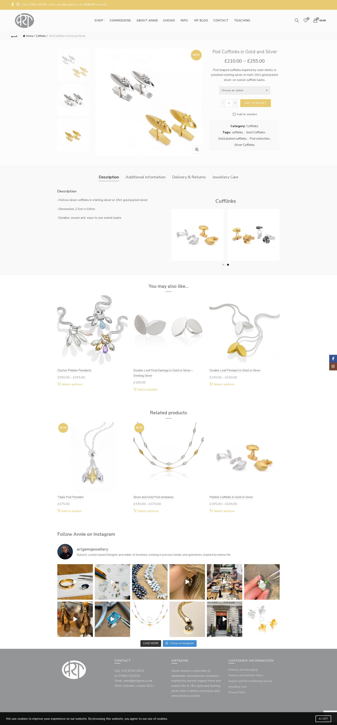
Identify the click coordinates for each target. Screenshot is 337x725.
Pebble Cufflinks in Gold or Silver (197, 229)
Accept (323, 718)
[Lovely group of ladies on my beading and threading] (224, 619)
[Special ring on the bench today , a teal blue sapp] (75, 582)
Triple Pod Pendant (70, 497)
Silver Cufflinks (244, 145)
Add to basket (255, 103)
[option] (73, 66)
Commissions (120, 20)
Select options (197, 251)
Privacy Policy (237, 692)
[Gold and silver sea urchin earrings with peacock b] (187, 582)
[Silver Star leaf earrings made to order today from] (262, 619)
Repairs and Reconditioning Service (250, 681)
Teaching (242, 20)
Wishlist (308, 19)
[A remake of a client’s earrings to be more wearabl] (75, 619)
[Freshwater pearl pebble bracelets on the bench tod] (150, 582)
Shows (169, 20)
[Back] (14, 36)
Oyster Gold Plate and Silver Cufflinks (253, 229)
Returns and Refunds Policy (246, 675)
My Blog (201, 20)
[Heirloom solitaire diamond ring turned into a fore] (187, 619)
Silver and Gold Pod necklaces (153, 497)
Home (29, 36)
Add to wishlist (247, 114)
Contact (221, 20)
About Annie (147, 20)
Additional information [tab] (146, 177)
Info (184, 20)
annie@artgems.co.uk (69, 4)
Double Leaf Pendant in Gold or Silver (234, 370)
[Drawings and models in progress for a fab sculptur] (112, 582)
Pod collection (260, 138)
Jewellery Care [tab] (225, 177)
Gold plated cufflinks (232, 138)
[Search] (297, 20)
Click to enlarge (197, 149)
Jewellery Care (238, 687)
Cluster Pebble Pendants (74, 370)
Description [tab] (109, 177)
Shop (99, 20)
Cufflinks (41, 36)
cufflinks (237, 132)
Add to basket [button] (148, 389)
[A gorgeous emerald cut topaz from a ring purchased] (112, 619)
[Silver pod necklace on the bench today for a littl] (150, 619)
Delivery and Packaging (243, 670)
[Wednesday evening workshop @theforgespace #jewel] (224, 582)
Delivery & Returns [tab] (189, 177)
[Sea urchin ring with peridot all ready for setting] (262, 582)
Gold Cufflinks (255, 132)
